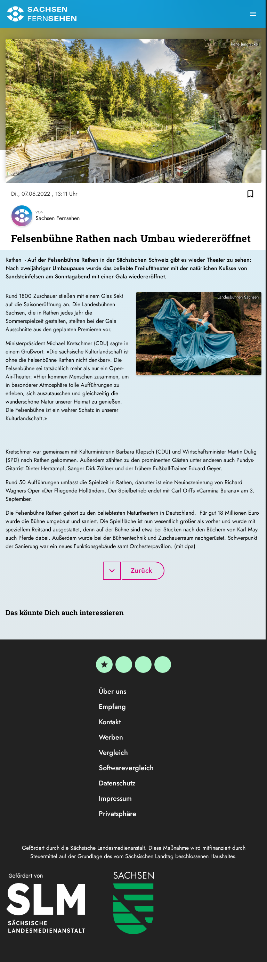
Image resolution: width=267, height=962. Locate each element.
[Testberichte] (104, 664)
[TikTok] (162, 664)
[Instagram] (143, 664)
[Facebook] (123, 664)
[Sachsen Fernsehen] (41, 14)
